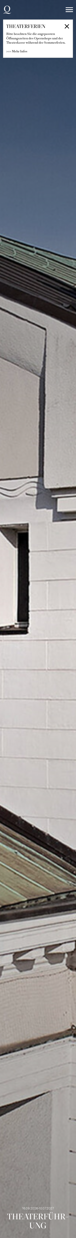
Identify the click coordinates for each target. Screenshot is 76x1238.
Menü (69, 10)
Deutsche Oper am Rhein (7, 10)
